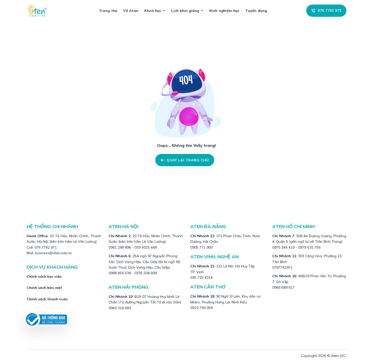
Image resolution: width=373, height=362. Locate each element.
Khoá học (152, 10)
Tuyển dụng (256, 10)
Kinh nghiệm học (224, 10)
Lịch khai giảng (185, 10)
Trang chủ (108, 10)
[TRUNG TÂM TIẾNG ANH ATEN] (39, 10)
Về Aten (130, 10)
